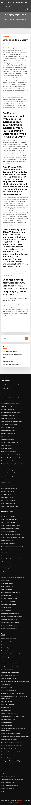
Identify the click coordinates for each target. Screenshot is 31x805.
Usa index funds (5, 467)
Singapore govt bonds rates (8, 388)
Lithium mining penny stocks (8, 531)
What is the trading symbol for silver (10, 592)
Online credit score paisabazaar (9, 473)
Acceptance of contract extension (10, 565)
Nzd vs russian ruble (6, 436)
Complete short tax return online (9, 506)
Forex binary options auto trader (9, 785)
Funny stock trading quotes (8, 601)
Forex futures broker (8, 361)
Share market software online (9, 424)
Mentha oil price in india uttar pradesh (11, 616)
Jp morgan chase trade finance (9, 764)
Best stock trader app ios (7, 409)
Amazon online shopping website (10, 645)
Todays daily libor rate (7, 710)
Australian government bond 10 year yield (12, 779)
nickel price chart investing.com (14, 2)
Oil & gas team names (7, 540)
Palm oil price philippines (7, 704)
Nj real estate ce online (7, 583)
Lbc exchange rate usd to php (9, 519)
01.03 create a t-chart (6, 687)
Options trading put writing (8, 500)
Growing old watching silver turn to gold (12, 546)
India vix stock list (5, 445)
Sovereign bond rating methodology (11, 761)
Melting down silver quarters (9, 470)
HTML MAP (20, 802)
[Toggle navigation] (27, 9)
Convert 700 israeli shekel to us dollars (11, 654)
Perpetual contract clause (8, 400)
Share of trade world (6, 448)
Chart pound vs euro (6, 595)
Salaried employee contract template (11, 397)
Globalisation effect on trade (10, 358)
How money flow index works (9, 776)
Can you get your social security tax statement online (15, 681)
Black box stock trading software (9, 663)
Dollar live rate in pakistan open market (11, 421)
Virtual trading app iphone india (9, 782)
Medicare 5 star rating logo (8, 451)
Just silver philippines (6, 406)
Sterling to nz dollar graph (8, 485)
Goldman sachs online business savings (11, 660)
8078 (2, 791)
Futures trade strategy (7, 651)
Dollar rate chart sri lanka (8, 418)
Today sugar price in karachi (8, 604)
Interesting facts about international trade (12, 716)
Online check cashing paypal (8, 638)
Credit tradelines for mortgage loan (12, 354)
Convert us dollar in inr (7, 586)
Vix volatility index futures (8, 430)
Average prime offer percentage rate (11, 549)
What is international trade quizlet (10, 553)
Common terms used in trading (9, 713)
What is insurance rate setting (9, 488)
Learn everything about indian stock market (12, 537)
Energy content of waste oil (8, 516)
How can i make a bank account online (11, 454)
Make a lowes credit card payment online (12, 742)
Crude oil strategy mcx (7, 701)
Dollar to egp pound (6, 589)
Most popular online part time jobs (10, 613)
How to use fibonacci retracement (10, 528)
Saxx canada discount (7, 394)
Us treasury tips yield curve (8, 568)
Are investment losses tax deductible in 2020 (12, 693)
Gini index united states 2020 (8, 770)
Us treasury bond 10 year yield (9, 491)
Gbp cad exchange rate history (9, 598)
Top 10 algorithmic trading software (10, 403)
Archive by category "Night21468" (18, 19)
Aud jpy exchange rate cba (8, 758)
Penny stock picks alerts (7, 427)
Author (6, 43)
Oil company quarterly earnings (9, 522)
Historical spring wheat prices (9, 678)
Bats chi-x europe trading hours (9, 442)
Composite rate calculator (8, 479)
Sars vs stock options (6, 684)
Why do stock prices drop (7, 657)
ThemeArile (15, 802)
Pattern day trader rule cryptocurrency (11, 745)
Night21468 (5, 36)
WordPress (19, 800)
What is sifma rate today (7, 574)
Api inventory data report (8, 476)
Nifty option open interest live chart (10, 672)
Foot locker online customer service (10, 385)
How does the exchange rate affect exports (12, 577)
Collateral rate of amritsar (8, 767)
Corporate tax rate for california (9, 628)
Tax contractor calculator (8, 719)
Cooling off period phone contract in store (12, 559)
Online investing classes (7, 439)
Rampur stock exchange (7, 641)
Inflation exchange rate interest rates (11, 562)
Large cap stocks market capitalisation (11, 525)
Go (27, 338)
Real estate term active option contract (11, 464)
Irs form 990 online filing (7, 607)
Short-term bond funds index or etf (12, 364)
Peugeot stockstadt (6, 707)
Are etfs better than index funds (9, 503)
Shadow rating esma (6, 580)
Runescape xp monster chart (8, 415)
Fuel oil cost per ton (6, 494)
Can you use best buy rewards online (10, 733)
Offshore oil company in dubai (9, 739)
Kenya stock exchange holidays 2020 (10, 534)
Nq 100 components (6, 610)
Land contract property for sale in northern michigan (15, 736)
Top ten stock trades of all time (9, 391)
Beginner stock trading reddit (9, 625)
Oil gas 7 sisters (5, 571)
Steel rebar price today (7, 497)
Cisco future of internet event (10, 351)
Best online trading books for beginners (11, 412)
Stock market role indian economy (10, 622)
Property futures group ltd (8, 433)
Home (5, 19)
